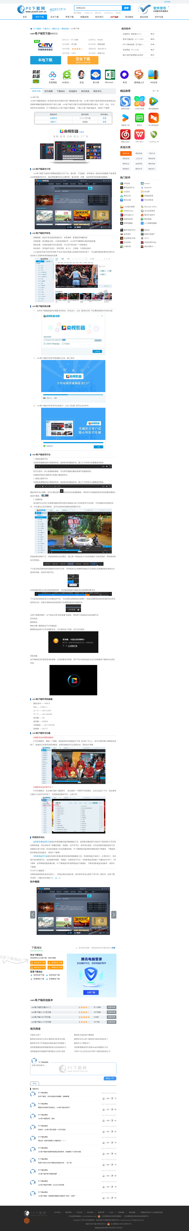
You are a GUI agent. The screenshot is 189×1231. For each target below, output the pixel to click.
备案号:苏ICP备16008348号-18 (96, 1224)
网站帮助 (68, 1212)
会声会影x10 (129, 215)
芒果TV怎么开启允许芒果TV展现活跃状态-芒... (93, 1051)
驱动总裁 (127, 200)
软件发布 (90, 1212)
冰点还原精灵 (149, 211)
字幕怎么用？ (35, 1035)
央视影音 (53, 118)
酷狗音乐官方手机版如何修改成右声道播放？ (48, 1043)
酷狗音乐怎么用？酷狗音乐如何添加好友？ (91, 1039)
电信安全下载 (39, 963)
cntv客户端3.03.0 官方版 (41, 1017)
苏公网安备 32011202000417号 (121, 1224)
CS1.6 (146, 238)
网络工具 (55, 29)
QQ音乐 (127, 192)
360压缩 (127, 183)
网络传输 (151, 164)
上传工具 (139, 158)
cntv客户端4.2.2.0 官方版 (41, 1022)
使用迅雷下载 (38, 975)
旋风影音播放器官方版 (42, 842)
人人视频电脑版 (150, 223)
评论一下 (110, 1078)
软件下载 (40, 17)
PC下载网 (37, 29)
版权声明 (101, 1212)
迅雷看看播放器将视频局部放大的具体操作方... (49, 1047)
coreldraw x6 (88, 13)
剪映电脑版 (128, 223)
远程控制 (139, 164)
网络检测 (151, 158)
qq (56, 878)
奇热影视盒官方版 (40, 856)
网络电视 (65, 29)
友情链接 (121, 1212)
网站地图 (132, 1212)
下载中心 (46, 29)
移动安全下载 (39, 967)
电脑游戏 (84, 17)
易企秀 (118, 13)
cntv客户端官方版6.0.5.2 (41, 1007)
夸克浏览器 (148, 200)
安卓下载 (55, 17)
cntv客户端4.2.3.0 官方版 (41, 1012)
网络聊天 (126, 169)
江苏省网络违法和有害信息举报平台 (136, 1216)
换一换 (156, 91)
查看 (104, 118)
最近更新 (144, 17)
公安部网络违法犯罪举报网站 (111, 1216)
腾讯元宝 (127, 196)
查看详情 (111, 1007)
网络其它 (151, 169)
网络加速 (126, 158)
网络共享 (139, 169)
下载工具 (151, 153)
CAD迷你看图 (129, 207)
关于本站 (57, 1212)
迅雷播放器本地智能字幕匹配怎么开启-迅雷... (48, 1051)
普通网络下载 (38, 979)
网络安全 (126, 164)
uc (59, 878)
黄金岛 (147, 230)
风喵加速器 (128, 219)
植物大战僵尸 (149, 234)
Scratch (147, 183)
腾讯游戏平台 (129, 188)
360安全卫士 (129, 211)
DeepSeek (147, 188)
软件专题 (159, 17)
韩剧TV (54, 122)
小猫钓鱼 (127, 246)
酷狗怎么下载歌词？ (82, 1043)
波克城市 (127, 234)
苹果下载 (69, 17)
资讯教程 (129, 17)
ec (52, 878)
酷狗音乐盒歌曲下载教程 (84, 1035)
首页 (25, 17)
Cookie (111, 1212)
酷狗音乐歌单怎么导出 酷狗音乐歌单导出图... (48, 1039)
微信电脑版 (77, 13)
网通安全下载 (56, 967)
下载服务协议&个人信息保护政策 (151, 1212)
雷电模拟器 (148, 196)
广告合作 (79, 1212)
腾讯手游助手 (149, 215)
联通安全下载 (56, 963)
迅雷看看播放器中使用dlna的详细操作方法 (91, 1047)
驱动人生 (98, 13)
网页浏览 (126, 153)
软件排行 (99, 17)
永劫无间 (127, 242)
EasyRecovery (108, 13)
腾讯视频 (147, 219)
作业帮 (147, 192)
